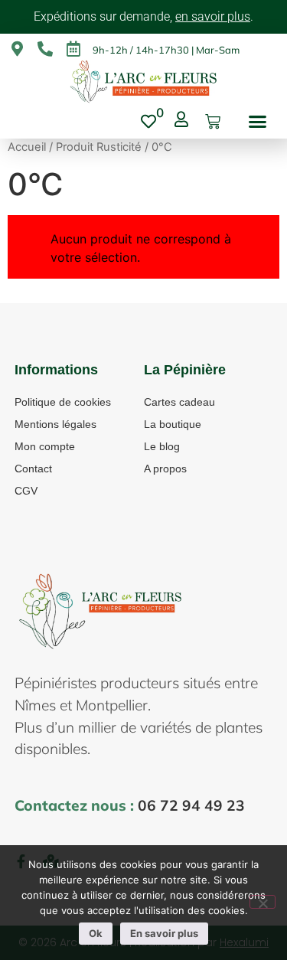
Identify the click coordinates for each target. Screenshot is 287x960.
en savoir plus (212, 16)
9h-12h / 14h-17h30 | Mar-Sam (166, 50)
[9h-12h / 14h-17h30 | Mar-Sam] (73, 49)
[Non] (262, 902)
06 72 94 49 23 (191, 805)
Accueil (27, 147)
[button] (257, 121)
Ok (96, 933)
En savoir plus (164, 933)
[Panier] (213, 122)
